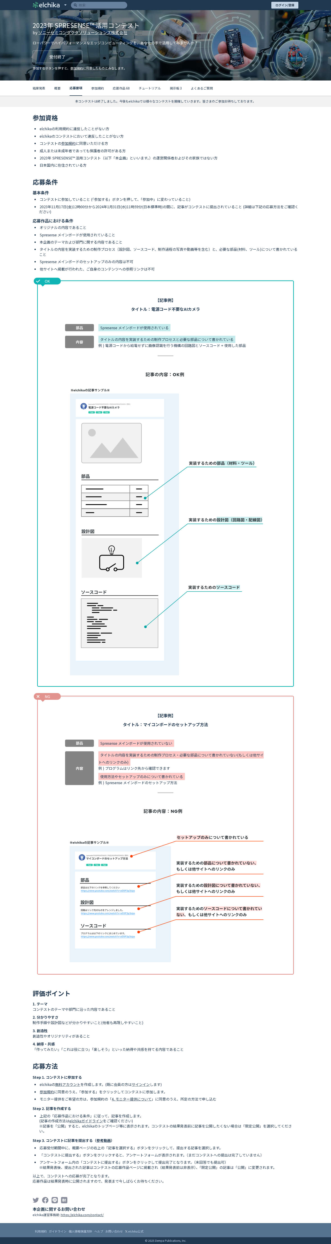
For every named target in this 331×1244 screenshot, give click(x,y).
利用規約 (41, 1231)
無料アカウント (67, 1084)
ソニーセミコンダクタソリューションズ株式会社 (82, 32)
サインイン (141, 1084)
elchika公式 (135, 1231)
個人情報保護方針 (80, 1231)
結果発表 (39, 88)
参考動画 (103, 1140)
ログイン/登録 (285, 5)
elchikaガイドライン (86, 1120)
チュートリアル (150, 88)
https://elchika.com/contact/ (82, 1215)
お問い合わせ (114, 1231)
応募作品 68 (121, 88)
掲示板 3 (176, 88)
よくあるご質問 (202, 88)
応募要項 (76, 88)
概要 (57, 88)
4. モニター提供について (132, 1099)
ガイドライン (57, 1231)
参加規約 (76, 68)
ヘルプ (98, 1231)
